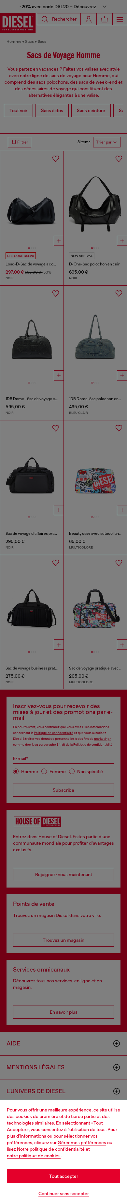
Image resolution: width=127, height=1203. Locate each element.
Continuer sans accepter (63, 1193)
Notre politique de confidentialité (51, 1149)
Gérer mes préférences (82, 1142)
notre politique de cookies (34, 1155)
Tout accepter (63, 1176)
